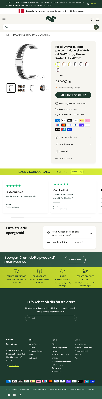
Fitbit (31, 355)
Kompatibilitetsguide (60, 354)
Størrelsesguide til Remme (59, 349)
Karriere (78, 355)
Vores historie (80, 344)
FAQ (53, 344)
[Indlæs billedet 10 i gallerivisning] (42, 88)
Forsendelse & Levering (61, 361)
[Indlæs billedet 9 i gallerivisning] (32, 88)
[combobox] (51, 27)
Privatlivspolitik (24, 389)
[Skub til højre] (42, 77)
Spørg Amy (75, 259)
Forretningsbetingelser (40, 389)
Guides (55, 358)
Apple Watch (34, 344)
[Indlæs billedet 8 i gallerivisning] (21, 88)
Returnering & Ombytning (57, 366)
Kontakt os (56, 371)
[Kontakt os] (92, 19)
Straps (14, 389)
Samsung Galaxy (36, 351)
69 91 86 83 (14, 365)
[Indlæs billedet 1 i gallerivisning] (11, 88)
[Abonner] (74, 318)
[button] (4, 19)
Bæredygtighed (81, 351)
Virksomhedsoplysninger (58, 389)
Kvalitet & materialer (83, 348)
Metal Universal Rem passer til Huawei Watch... (31, 35)
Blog (76, 358)
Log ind (93, 4)
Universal (33, 358)
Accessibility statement (77, 389)
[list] (51, 11)
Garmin (32, 348)
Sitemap (91, 389)
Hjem (8, 35)
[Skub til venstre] (37, 77)
